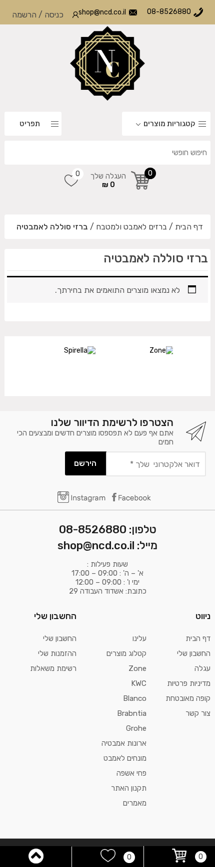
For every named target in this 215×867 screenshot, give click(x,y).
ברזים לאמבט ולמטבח (131, 226)
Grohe (136, 728)
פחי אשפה (131, 773)
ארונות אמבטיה (124, 743)
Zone (137, 668)
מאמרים (134, 803)
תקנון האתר (128, 788)
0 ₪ (108, 180)
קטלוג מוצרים (126, 653)
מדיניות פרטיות (188, 683)
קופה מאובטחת (188, 698)
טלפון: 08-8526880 (107, 529)
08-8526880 (169, 11)
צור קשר (198, 713)
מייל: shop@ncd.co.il (108, 545)
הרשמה (24, 14)
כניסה (54, 14)
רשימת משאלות (53, 668)
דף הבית (189, 226)
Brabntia (131, 713)
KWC (138, 683)
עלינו (139, 638)
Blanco (134, 698)
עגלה (202, 668)
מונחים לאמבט (125, 758)
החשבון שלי (193, 653)
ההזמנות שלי (57, 653)
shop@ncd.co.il (102, 12)
